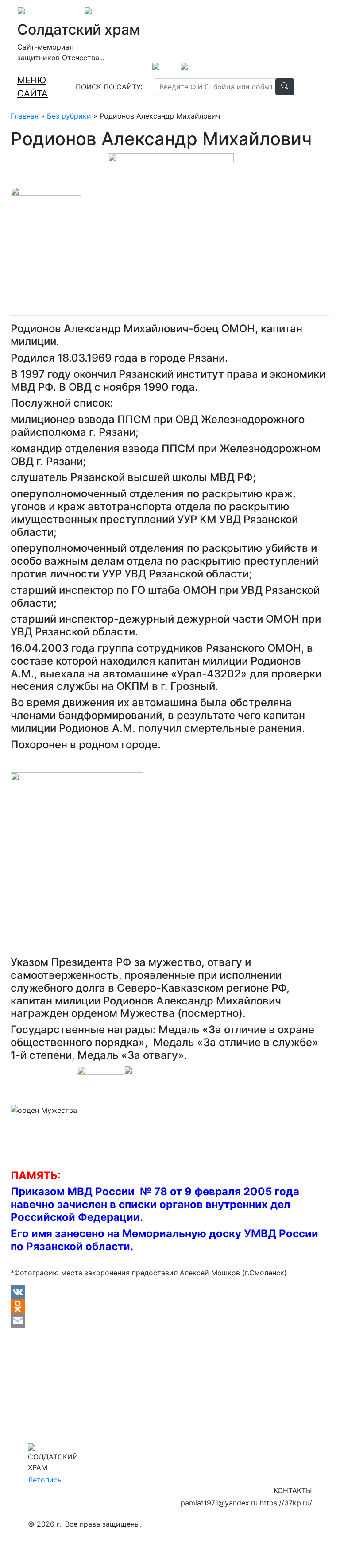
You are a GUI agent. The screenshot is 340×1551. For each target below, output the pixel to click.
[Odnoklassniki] (170, 1306)
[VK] (170, 1292)
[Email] (170, 1320)
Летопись (45, 1479)
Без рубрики (69, 116)
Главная (25, 116)
